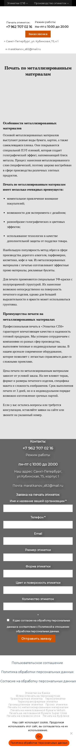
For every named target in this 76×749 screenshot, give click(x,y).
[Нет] (71, 734)
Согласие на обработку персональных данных (38, 681)
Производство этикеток (50, 3)
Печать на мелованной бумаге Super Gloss (38, 713)
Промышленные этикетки (26, 704)
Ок (39, 736)
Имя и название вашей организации (38, 501)
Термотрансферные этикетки (38, 701)
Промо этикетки (57, 704)
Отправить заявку (36, 638)
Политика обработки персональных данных (37, 672)
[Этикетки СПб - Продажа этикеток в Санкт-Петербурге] (38, 13)
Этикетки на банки (37, 692)
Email (38, 533)
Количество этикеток (38, 599)
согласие (27, 620)
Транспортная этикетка (26, 698)
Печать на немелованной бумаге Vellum (38, 710)
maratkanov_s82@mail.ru (43, 485)
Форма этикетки (38, 566)
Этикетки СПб (16, 3)
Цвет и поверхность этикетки (38, 582)
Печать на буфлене (56, 715)
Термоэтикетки (55, 698)
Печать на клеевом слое (23, 715)
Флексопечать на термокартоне (38, 695)
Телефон (38, 517)
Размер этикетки (38, 550)
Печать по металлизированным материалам (38, 707)
